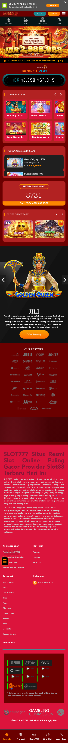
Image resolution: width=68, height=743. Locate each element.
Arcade (6, 619)
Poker (5, 624)
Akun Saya (61, 739)
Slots (26, 23)
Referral (37, 563)
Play (43, 71)
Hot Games (8, 23)
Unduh (52, 5)
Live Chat (47, 739)
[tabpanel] (34, 42)
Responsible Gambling (13, 557)
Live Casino (42, 23)
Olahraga (7, 608)
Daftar (54, 13)
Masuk (40, 13)
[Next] (61, 94)
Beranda (7, 739)
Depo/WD (34, 739)
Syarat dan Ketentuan (13, 568)
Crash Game (9, 614)
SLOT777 (60, 496)
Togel (5, 603)
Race (59, 23)
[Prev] (55, 94)
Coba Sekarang (23, 334)
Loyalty (36, 557)
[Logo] (10, 14)
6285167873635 (45, 583)
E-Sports (7, 629)
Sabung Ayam (9, 634)
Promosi (37, 552)
